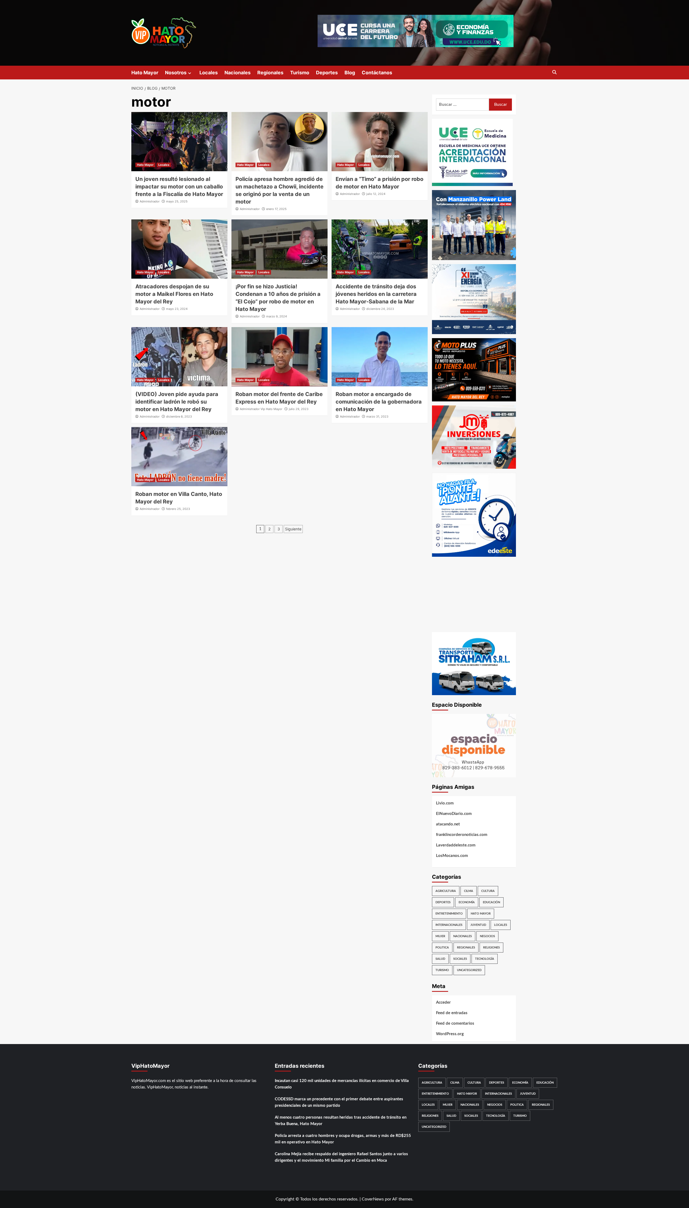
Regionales (270, 72)
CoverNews (373, 1199)
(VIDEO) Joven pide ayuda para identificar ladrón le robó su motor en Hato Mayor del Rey (176, 401)
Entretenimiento (449, 913)
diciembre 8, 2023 (179, 416)
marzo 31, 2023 (377, 416)
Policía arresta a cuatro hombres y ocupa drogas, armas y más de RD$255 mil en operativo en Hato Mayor (343, 1139)
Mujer (440, 936)
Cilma (468, 891)
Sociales (460, 958)
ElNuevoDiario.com (454, 814)
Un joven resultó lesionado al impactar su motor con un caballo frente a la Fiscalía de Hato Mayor (179, 186)
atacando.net (448, 824)
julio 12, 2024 (375, 194)
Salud (440, 958)
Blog (349, 72)
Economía (467, 902)
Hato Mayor (144, 72)
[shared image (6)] (474, 299)
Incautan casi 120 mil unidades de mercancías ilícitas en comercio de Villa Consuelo (342, 1084)
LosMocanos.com (452, 856)
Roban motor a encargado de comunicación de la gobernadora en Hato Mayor (379, 401)
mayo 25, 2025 (177, 201)
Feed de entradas (451, 1013)
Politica (442, 947)
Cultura (488, 891)
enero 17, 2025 (276, 209)
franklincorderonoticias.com (461, 835)
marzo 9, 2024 (276, 316)
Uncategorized (469, 970)
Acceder (443, 1002)
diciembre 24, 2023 (380, 309)
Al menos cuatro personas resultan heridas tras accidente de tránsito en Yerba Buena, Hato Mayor (340, 1120)
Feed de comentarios (455, 1023)
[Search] (554, 72)
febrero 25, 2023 (178, 509)
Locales (208, 72)
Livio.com (445, 803)
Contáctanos (377, 72)
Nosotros (176, 72)
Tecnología (484, 958)
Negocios (487, 936)
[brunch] (474, 745)
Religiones (491, 947)
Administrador (150, 201)
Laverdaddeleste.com (456, 845)
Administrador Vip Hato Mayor (261, 409)
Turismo (299, 72)
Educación (491, 902)
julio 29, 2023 (298, 409)
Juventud (478, 924)
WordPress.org (450, 1034)
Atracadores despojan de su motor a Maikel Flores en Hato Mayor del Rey (174, 294)
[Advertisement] (474, 594)
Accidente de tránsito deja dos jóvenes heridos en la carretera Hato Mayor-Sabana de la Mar (376, 294)
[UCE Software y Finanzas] (416, 31)
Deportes (327, 72)
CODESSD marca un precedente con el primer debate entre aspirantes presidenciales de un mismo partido (339, 1102)
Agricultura (445, 891)
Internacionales (448, 924)
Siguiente (293, 529)
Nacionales (237, 72)
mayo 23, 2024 (177, 309)
